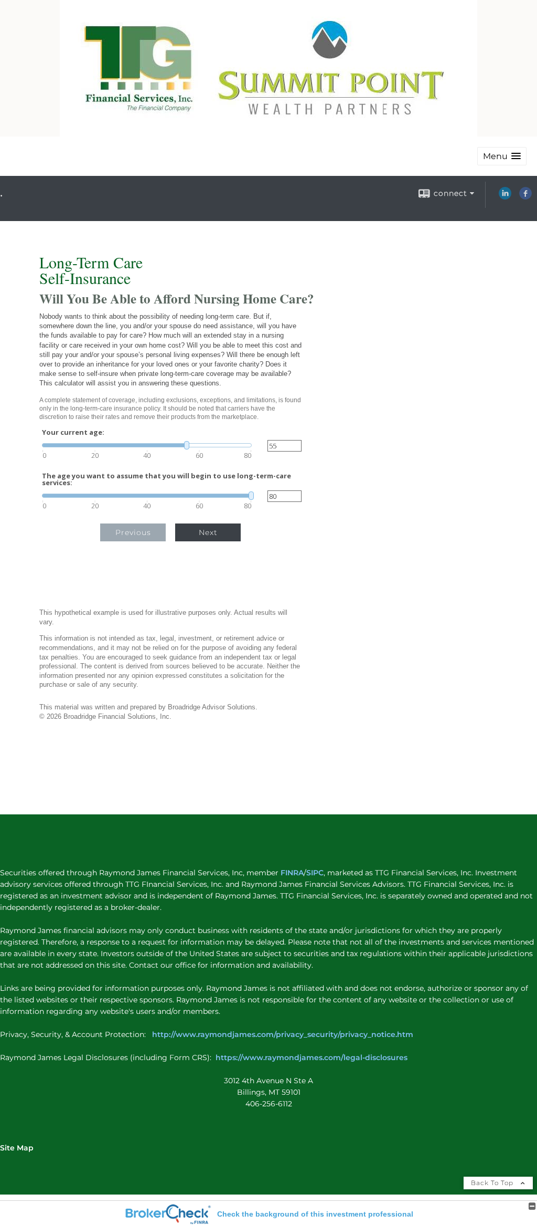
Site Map (17, 1148)
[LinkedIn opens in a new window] (505, 197)
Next (208, 532)
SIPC (315, 872)
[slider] (147, 445)
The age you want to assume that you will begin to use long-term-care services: (166, 479)
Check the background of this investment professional (315, 1214)
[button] (502, 156)
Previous (133, 532)
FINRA (291, 872)
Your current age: (73, 432)
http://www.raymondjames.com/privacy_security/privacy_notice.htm (283, 1034)
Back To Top (493, 1183)
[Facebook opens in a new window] (525, 197)
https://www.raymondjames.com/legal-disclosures (311, 1057)
